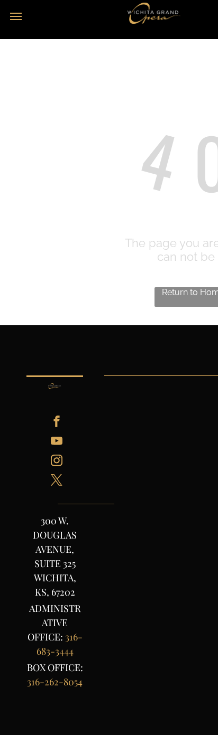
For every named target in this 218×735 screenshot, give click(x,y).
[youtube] (56, 442)
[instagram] (56, 462)
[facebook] (56, 422)
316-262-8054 (55, 681)
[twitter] (56, 481)
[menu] (15, 16)
